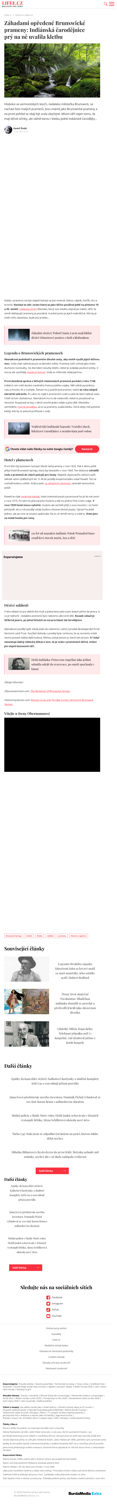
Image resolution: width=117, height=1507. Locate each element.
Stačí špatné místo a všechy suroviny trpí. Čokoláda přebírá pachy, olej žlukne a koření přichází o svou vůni (54, 1478)
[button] (105, 3)
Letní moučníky (28, 1401)
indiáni (29, 936)
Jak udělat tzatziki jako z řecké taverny (38, 1407)
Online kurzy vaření (56, 1328)
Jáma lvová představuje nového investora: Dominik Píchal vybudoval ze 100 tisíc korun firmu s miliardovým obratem (53, 1448)
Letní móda (100, 1386)
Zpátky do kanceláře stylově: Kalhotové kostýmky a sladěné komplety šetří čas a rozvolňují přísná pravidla (53, 1443)
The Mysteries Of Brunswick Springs (50, 691)
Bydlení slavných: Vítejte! (60, 1386)
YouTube (56, 1315)
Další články (46, 1170)
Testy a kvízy (82, 1384)
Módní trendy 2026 (83, 1386)
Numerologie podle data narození (30, 1386)
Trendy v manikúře (29, 1395)
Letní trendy (8, 1389)
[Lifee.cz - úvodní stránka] (12, 4)
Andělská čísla (97, 1384)
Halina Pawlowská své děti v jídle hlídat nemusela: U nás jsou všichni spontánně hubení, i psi (47, 1432)
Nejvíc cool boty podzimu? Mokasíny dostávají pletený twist (31, 1462)
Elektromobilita (44, 1401)
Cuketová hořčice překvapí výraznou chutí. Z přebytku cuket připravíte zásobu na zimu (44, 1474)
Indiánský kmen (28, 309)
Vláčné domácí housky (75, 1409)
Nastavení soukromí (56, 1368)
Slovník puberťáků (44, 1384)
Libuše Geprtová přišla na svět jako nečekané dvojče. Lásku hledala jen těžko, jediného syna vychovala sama (54, 1439)
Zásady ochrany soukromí (56, 1362)
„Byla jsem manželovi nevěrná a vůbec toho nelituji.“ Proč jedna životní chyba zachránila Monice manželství (54, 1470)
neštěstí (50, 936)
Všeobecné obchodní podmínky (56, 1351)
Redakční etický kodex (56, 1345)
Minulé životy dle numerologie (55, 1395)
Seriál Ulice (8, 1398)
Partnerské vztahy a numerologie (87, 1395)
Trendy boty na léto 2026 (55, 1398)
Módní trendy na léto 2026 (28, 1398)
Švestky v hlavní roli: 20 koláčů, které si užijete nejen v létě (30, 1418)
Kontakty (56, 1334)
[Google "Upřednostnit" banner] (52, 453)
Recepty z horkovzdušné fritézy (75, 1418)
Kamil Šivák (20, 128)
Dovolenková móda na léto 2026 (84, 1398)
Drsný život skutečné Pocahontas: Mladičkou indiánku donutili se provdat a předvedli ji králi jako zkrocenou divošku (75, 1003)
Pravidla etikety (26, 1384)
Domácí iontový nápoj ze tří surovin (75, 1407)
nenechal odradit (30, 496)
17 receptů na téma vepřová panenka (65, 1412)
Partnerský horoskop (64, 1384)
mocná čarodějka (27, 406)
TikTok (55, 1309)
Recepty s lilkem (38, 1412)
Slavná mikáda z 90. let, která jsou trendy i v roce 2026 (29, 1466)
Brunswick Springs (14, 936)
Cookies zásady (56, 1356)
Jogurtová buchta (64, 1415)
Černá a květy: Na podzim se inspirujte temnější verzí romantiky (33, 1428)
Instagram (57, 1303)
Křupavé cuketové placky (14, 1409)
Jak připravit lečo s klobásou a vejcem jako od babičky (28, 1415)
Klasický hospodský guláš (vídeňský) (45, 1409)
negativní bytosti (36, 372)
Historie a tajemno (78, 936)
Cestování (7, 1386)
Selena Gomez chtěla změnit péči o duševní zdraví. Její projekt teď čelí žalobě (39, 1459)
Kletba (39, 936)
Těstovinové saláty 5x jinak (15, 1412)
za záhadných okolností (57, 483)
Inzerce (56, 1339)
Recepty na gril (24, 1389)
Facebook (56, 1297)
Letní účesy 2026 (11, 1401)
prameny (62, 936)
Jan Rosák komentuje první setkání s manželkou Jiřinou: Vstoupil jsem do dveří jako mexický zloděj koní (52, 1435)
